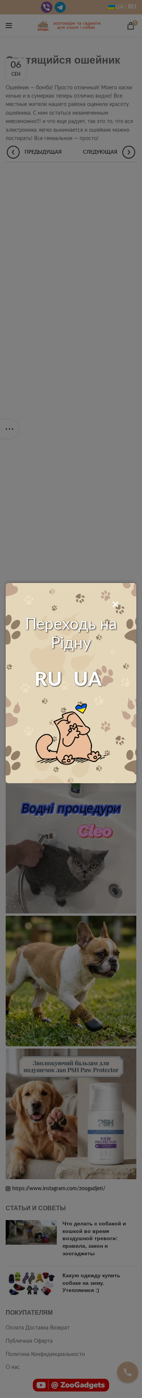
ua (87, 680)
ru (48, 680)
